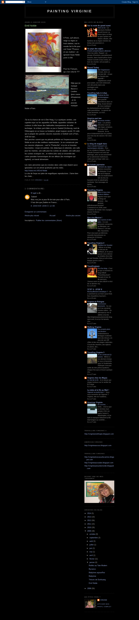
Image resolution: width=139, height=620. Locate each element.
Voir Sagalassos (104, 70)
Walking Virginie (94, 327)
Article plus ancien (73, 216)
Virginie (103, 600)
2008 (89, 588)
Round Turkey (93, 68)
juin (91, 548)
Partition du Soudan (105, 245)
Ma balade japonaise (96, 165)
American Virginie (94, 402)
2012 (89, 520)
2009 (89, 531)
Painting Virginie (69, 11)
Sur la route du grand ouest (98, 26)
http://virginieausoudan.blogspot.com (98, 463)
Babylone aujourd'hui (97, 573)
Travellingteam (93, 266)
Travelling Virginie (95, 190)
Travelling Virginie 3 (95, 352)
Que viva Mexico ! (94, 218)
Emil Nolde (93, 583)
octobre (92, 534)
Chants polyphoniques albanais (99, 51)
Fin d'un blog (103, 268)
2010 (89, 527)
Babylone (92, 576)
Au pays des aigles (95, 49)
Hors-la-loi (102, 28)
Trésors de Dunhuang (97, 580)
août (91, 541)
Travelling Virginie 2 (95, 243)
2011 (89, 524)
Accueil (52, 216)
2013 (89, 517)
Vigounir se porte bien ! (96, 392)
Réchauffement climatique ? (97, 292)
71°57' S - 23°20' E (94, 289)
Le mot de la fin (93, 380)
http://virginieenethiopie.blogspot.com (99, 434)
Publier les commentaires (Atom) (49, 220)
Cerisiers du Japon (105, 167)
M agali (34, 193)
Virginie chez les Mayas (97, 378)
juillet (91, 545)
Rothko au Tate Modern (98, 565)
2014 (89, 513)
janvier (92, 562)
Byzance (92, 569)
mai (91, 552)
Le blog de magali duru (97, 144)
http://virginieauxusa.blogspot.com (97, 445)
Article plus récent (32, 216)
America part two (94, 118)
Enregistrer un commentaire (35, 212)
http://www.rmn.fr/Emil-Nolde (36, 171)
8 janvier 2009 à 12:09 (43, 206)
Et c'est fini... (102, 405)
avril (91, 555)
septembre (93, 538)
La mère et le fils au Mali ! (98, 390)
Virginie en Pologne (95, 302)
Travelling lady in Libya (97, 93)
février (92, 559)
